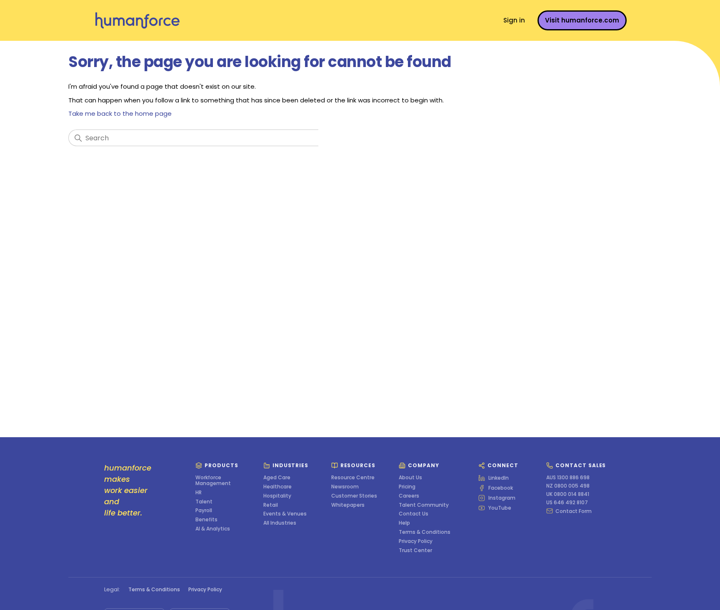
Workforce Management (213, 480)
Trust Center (415, 550)
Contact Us (413, 514)
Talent (203, 502)
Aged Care (276, 478)
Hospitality (277, 496)
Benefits (206, 520)
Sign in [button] (514, 20)
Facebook (500, 488)
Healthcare (277, 487)
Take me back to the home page (120, 113)
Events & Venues (285, 514)
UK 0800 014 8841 (567, 494)
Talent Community (424, 505)
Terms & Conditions (424, 532)
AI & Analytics (212, 529)
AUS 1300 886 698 (568, 478)
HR (198, 492)
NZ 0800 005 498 (568, 486)
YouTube (499, 508)
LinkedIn (498, 478)
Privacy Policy (415, 541)
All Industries (279, 523)
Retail (270, 505)
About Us (410, 478)
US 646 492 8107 (567, 502)
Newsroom (345, 487)
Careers (409, 496)
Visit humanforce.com (582, 20)
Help (404, 523)
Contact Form (573, 511)
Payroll (203, 510)
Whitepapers (348, 505)
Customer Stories (354, 496)
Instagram (501, 498)
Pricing (407, 487)
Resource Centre (353, 478)
